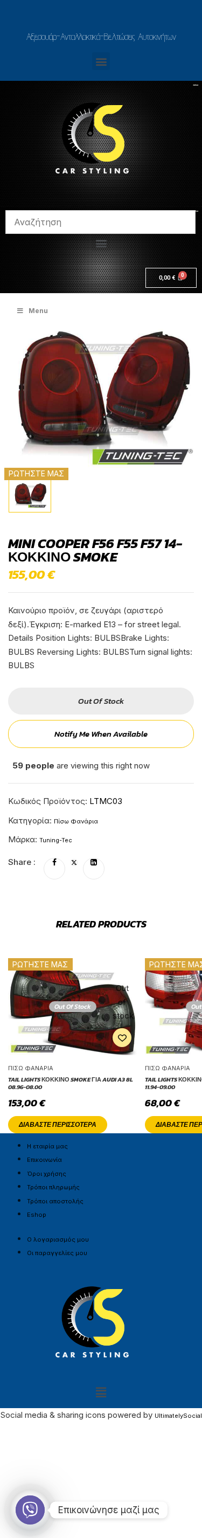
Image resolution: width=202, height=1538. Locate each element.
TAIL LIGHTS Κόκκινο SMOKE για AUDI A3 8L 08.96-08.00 (70, 1083)
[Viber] (30, 1510)
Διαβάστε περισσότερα (57, 1125)
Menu (38, 311)
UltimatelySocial (178, 1415)
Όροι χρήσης (46, 1173)
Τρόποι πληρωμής (53, 1187)
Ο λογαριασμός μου (58, 1239)
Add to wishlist (122, 1037)
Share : (22, 862)
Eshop (36, 1214)
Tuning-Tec (55, 840)
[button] (101, 61)
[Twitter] (74, 863)
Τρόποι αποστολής (55, 1201)
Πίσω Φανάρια (76, 821)
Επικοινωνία (44, 1159)
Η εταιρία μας (47, 1146)
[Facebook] (54, 863)
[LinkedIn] (94, 863)
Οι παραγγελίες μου (57, 1253)
